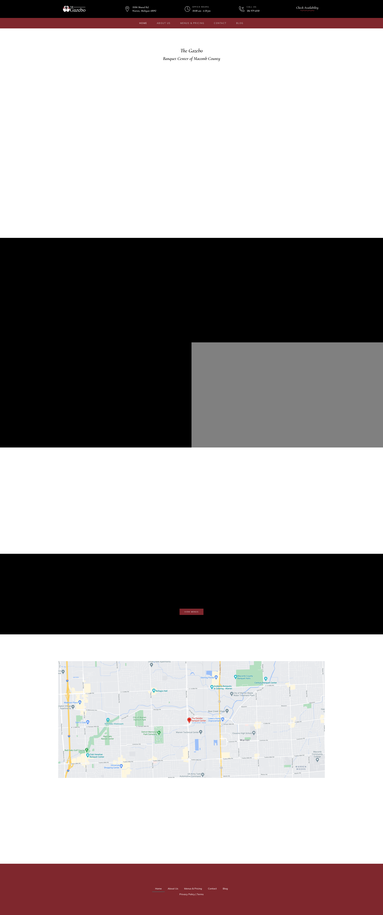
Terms (200, 894)
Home (143, 23)
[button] (307, 8)
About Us (164, 23)
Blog (239, 23)
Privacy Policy (187, 894)
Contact (220, 23)
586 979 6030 (253, 10)
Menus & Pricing (192, 23)
